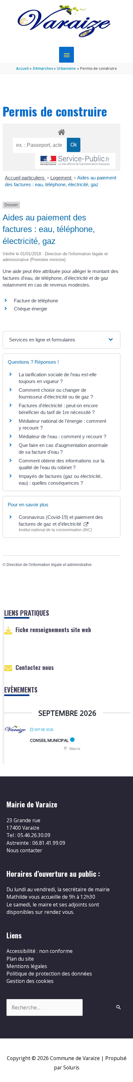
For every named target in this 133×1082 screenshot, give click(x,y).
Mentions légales (26, 966)
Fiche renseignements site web (53, 629)
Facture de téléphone (36, 300)
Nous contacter (24, 850)
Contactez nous (34, 667)
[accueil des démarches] (61, 131)
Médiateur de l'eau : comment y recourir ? (62, 436)
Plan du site (20, 958)
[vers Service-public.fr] (75, 161)
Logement (61, 177)
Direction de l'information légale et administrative (49, 564)
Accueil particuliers (25, 177)
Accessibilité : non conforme (39, 951)
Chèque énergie (30, 308)
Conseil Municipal (49, 740)
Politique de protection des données (49, 973)
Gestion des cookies (30, 981)
